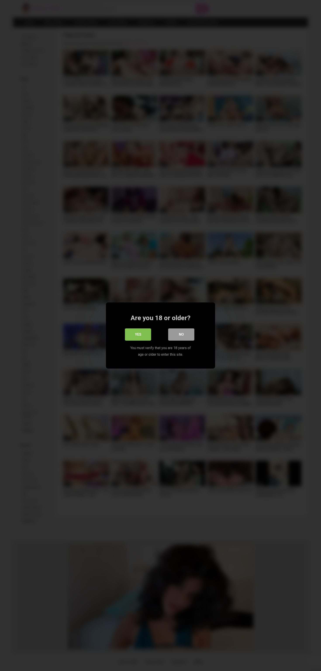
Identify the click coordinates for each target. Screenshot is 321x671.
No (181, 334)
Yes (138, 334)
